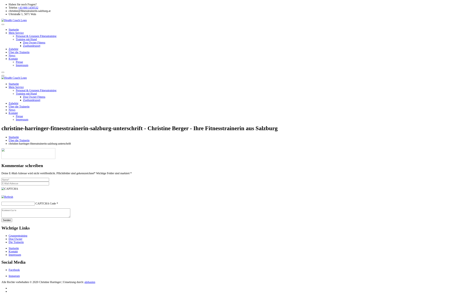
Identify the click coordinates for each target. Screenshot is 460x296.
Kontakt (13, 58)
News (12, 55)
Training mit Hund (26, 39)
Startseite (14, 29)
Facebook (14, 269)
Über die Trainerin (19, 52)
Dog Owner (15, 238)
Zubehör (13, 49)
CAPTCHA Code (45, 203)
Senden (7, 220)
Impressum (22, 65)
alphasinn (89, 282)
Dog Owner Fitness (34, 42)
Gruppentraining (18, 235)
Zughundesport (31, 45)
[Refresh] (7, 196)
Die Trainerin (16, 242)
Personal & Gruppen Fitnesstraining (36, 36)
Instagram (14, 275)
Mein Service (16, 32)
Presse (19, 61)
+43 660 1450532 (28, 7)
